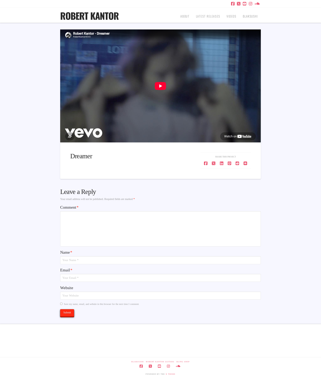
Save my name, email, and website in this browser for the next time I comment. (101, 304)
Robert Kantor (89, 15)
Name (66, 252)
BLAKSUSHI (137, 362)
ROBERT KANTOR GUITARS (160, 362)
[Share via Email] (245, 163)
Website (66, 288)
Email (66, 270)
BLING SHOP (183, 362)
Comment (69, 207)
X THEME (170, 374)
